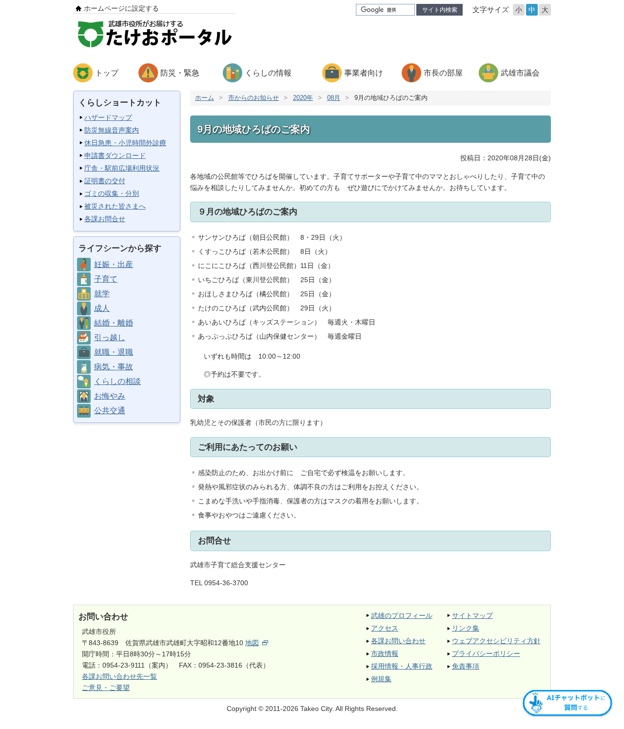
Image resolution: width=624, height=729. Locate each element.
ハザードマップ (108, 117)
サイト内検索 (439, 9)
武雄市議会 (520, 73)
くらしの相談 (117, 381)
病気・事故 (113, 367)
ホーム (204, 97)
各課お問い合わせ (398, 641)
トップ (106, 73)
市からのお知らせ (253, 97)
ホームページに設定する (121, 8)
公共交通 (109, 410)
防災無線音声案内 (111, 130)
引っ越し (109, 337)
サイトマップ (472, 615)
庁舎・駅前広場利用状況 (121, 168)
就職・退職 (113, 352)
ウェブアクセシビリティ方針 (496, 641)
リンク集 (465, 628)
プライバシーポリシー (486, 653)
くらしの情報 (268, 73)
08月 (333, 97)
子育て (105, 279)
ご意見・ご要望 (106, 687)
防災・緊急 (179, 73)
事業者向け (363, 73)
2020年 (303, 97)
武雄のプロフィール (401, 615)
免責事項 (465, 666)
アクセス (384, 628)
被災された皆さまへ (115, 206)
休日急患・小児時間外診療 (125, 143)
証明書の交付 (104, 181)
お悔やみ (109, 396)
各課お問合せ (104, 219)
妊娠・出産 (113, 264)
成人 (102, 308)
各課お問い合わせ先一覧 (119, 676)
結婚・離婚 (113, 323)
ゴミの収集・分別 (111, 193)
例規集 (381, 679)
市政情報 (384, 653)
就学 (102, 293)
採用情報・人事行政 (401, 666)
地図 (252, 643)
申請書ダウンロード (115, 155)
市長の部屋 (443, 73)
